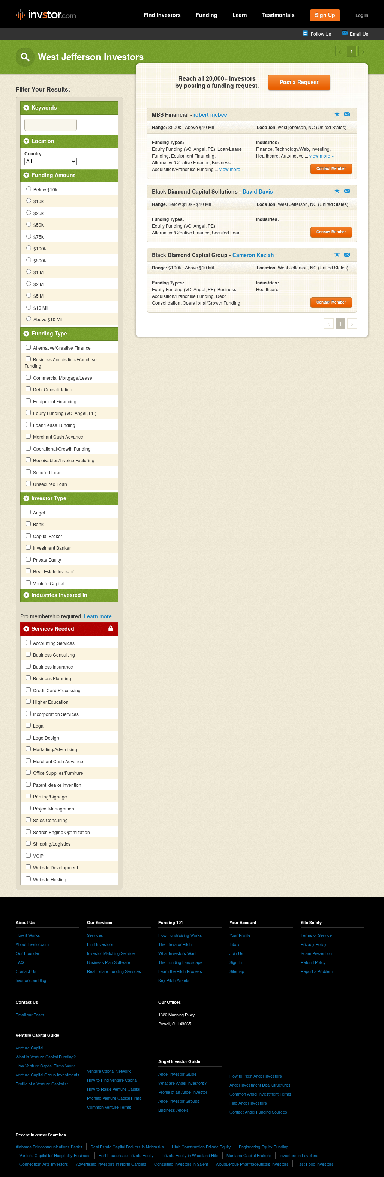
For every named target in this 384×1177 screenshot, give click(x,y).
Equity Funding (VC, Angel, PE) (64, 413)
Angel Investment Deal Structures (260, 1085)
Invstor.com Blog (31, 980)
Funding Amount (53, 175)
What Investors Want (177, 953)
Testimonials (278, 14)
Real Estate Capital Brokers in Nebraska (127, 1147)
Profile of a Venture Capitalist (42, 1084)
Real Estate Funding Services (114, 971)
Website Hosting (49, 879)
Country (33, 154)
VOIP (38, 855)
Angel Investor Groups (179, 1101)
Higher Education (50, 702)
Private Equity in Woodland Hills (190, 1155)
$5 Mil (39, 295)
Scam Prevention (316, 953)
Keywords (44, 107)
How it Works (28, 935)
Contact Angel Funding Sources (258, 1112)
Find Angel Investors (248, 1103)
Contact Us (26, 971)
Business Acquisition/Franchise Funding (60, 362)
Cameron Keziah (253, 255)
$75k (38, 236)
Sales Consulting (50, 820)
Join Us (236, 953)
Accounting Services (53, 643)
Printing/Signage (49, 796)
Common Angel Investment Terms (260, 1094)
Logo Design (45, 737)
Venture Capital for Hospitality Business (55, 1155)
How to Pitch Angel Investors (256, 1076)
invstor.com (46, 15)
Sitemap (237, 971)
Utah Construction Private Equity (201, 1147)
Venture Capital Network (109, 1071)
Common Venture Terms (109, 1107)
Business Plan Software (108, 962)
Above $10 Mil (47, 319)
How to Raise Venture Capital (113, 1089)
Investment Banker (51, 547)
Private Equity (46, 559)
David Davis (258, 191)
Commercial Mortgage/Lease (62, 377)
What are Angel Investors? (182, 1083)
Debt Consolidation (52, 389)
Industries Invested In (59, 594)
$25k (38, 213)
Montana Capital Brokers (249, 1155)
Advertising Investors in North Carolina (111, 1164)
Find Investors (162, 14)
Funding (207, 14)
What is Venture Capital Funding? (46, 1057)
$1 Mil (39, 272)
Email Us (359, 33)
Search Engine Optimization (61, 832)
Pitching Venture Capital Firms (114, 1098)
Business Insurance (52, 666)
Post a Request (299, 82)
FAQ (20, 962)
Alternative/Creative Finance (61, 347)
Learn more (98, 616)
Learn (239, 14)
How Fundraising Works (180, 935)
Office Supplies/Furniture (57, 773)
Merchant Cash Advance (57, 436)
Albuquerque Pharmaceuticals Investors (252, 1164)
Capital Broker (47, 536)
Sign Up (325, 14)
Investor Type (49, 498)
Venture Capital (48, 583)
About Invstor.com (32, 944)
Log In (362, 15)
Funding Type (49, 333)
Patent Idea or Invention (56, 785)
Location (43, 140)
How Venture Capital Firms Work (45, 1066)
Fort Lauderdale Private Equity (126, 1155)
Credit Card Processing (56, 690)
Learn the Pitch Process (180, 971)
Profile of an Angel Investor (182, 1092)
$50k (38, 224)
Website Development (55, 867)
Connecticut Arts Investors (44, 1164)
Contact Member (347, 114)
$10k (38, 201)
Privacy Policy (314, 944)
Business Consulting (53, 654)
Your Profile (240, 935)
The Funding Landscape (180, 962)
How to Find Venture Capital (112, 1080)
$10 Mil (40, 307)
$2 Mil (39, 284)
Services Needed (53, 628)
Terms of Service (316, 935)
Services (95, 935)
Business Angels (173, 1110)
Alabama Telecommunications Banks (49, 1147)
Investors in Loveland (298, 1155)
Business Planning (51, 678)
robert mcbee (210, 114)
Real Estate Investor (53, 571)
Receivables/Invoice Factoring (63, 460)
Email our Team (30, 1015)
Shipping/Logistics (51, 843)
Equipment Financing (54, 401)
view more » (231, 169)
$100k (39, 248)
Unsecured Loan (49, 484)
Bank (38, 524)
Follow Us (321, 33)
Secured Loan (47, 472)
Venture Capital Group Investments (48, 1075)
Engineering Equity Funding (263, 1147)
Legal (38, 725)
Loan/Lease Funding (53, 425)
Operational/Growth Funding (61, 448)
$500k (39, 260)
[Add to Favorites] (337, 114)
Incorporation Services (55, 714)
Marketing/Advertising (54, 749)
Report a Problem (317, 971)
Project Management (53, 808)
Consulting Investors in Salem (181, 1164)
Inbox (235, 944)
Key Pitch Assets (173, 980)
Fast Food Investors (315, 1164)
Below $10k (44, 189)
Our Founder (27, 953)
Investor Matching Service (111, 953)
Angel (38, 512)
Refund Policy (313, 962)
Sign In (236, 962)
